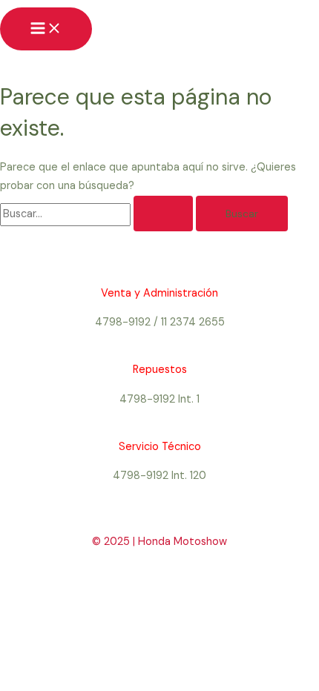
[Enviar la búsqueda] (163, 213)
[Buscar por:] (98, 214)
